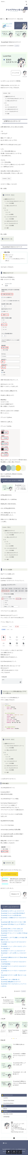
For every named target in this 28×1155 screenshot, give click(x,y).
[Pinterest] (26, 4)
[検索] (26, 1)
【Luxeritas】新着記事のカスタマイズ (11, 981)
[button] (3, 1028)
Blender (5, 1108)
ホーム (3, 18)
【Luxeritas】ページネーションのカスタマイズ (13, 950)
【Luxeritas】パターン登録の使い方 (10, 979)
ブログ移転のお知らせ (18, 1044)
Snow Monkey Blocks (8, 1103)
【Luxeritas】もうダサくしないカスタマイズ (12, 911)
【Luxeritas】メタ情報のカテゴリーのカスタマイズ (19, 1055)
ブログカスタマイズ (11, 18)
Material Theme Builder (8, 1100)
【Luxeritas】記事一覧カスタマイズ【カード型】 (13, 922)
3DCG (4, 1106)
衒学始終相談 (6, 1116)
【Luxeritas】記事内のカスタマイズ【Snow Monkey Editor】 (19, 1083)
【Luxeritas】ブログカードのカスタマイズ (12, 931)
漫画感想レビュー (7, 1111)
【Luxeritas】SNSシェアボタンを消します (12, 928)
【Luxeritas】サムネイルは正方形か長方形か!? (13, 913)
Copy (25, 703)
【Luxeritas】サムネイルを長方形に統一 (11, 915)
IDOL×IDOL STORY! (8, 1114)
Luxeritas (21, 18)
